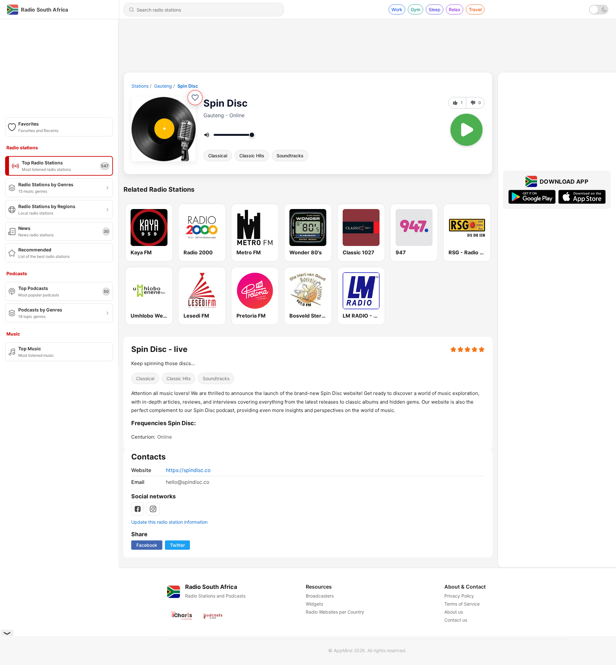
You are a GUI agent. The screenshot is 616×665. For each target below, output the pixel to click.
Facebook (146, 545)
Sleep (435, 9)
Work (396, 9)
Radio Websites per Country (335, 612)
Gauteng (163, 86)
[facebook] (137, 509)
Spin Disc (187, 86)
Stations (140, 86)
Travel (475, 9)
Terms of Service (462, 604)
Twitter (177, 545)
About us (453, 612)
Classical (217, 155)
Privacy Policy (459, 596)
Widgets (314, 604)
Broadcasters (320, 596)
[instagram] (153, 509)
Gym (415, 9)
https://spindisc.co (188, 470)
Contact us (455, 620)
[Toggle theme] (598, 9)
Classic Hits (251, 155)
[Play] (466, 130)
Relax (454, 9)
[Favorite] (195, 97)
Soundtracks (290, 155)
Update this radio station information (169, 522)
